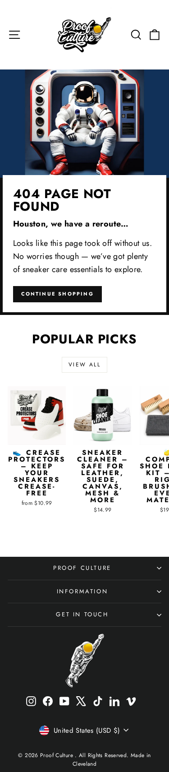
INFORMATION (82, 591)
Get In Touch (82, 614)
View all (84, 365)
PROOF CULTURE (82, 568)
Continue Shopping (57, 293)
